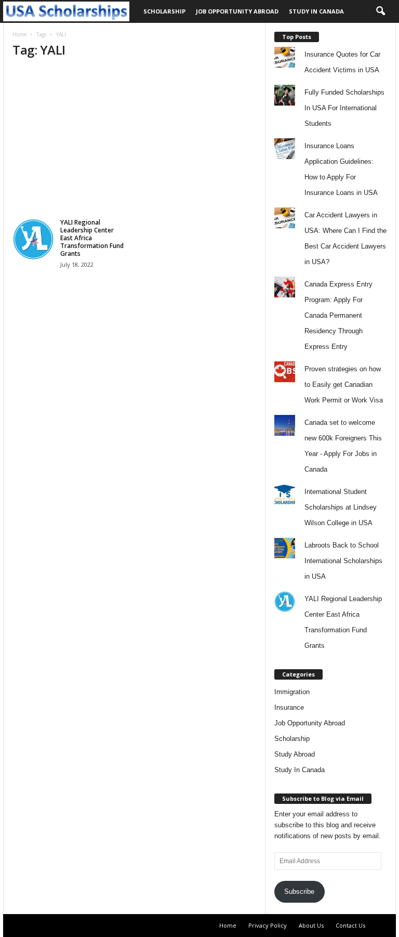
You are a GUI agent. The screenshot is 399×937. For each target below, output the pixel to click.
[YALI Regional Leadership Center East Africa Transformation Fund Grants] (33, 239)
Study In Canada (316, 11)
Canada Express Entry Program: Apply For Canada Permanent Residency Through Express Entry (338, 315)
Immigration (292, 692)
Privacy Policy (267, 925)
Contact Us (350, 925)
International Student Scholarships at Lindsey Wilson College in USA (340, 507)
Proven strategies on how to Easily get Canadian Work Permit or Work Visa (343, 384)
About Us (311, 925)
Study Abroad (294, 754)
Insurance (289, 707)
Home (19, 34)
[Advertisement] (134, 141)
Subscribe (299, 891)
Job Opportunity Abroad (237, 11)
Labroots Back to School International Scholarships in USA (343, 560)
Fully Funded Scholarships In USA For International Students (344, 107)
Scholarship (164, 11)
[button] (380, 11)
